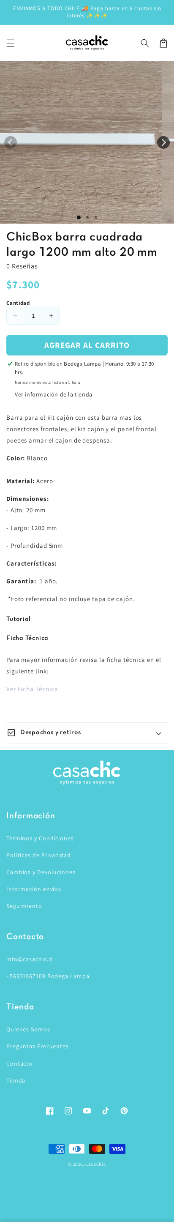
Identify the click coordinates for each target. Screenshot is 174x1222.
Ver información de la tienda (53, 394)
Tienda (15, 1080)
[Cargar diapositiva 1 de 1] (78, 217)
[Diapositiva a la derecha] (163, 142)
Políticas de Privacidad (38, 855)
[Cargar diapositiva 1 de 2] (87, 217)
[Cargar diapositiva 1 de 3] (96, 217)
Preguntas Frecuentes (37, 1046)
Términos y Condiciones (40, 838)
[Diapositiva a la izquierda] (10, 142)
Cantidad (18, 302)
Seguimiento (24, 906)
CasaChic (95, 1164)
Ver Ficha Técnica (32, 689)
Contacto (19, 1063)
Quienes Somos (28, 1029)
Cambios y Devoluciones (41, 872)
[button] (10, 43)
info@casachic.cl (29, 959)
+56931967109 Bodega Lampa (48, 976)
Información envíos (33, 889)
